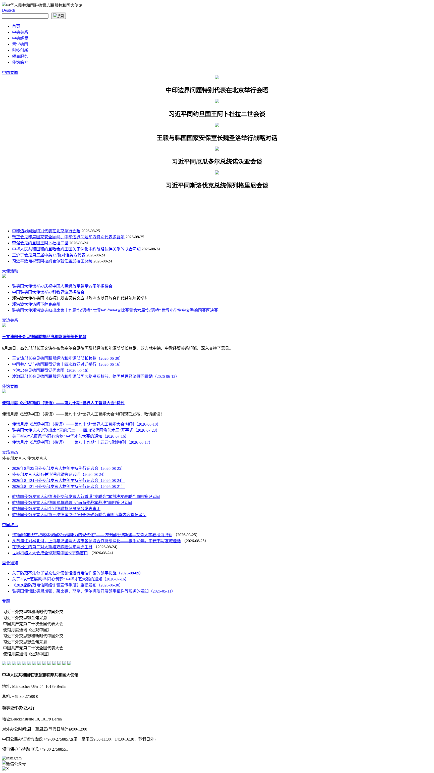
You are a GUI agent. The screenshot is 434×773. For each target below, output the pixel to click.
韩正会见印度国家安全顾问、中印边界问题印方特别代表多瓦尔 (68, 237)
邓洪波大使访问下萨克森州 (36, 304)
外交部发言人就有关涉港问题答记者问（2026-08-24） (59, 474)
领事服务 (20, 56)
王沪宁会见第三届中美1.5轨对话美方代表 (48, 255)
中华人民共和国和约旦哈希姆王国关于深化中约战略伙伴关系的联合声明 (76, 249)
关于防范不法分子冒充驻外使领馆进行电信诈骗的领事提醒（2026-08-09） (77, 573)
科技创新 (20, 50)
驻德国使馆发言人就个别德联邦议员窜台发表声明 (56, 509)
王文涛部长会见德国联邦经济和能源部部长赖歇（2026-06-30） (67, 358)
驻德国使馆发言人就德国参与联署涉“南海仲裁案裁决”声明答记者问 (72, 503)
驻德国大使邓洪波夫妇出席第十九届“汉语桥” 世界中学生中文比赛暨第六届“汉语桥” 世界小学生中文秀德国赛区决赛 (115, 310)
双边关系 (10, 320)
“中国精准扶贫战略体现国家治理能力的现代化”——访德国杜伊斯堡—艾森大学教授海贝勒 (92, 535)
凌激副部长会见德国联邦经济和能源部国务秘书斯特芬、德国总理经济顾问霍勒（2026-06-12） (95, 376)
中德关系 (20, 32)
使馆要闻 (10, 386)
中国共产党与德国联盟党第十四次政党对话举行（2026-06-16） (67, 364)
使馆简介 (20, 62)
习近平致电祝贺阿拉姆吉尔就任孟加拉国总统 (52, 261)
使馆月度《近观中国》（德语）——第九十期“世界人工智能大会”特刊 (63, 403)
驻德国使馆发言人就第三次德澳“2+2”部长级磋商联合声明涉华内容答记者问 (79, 515)
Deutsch (8, 10)
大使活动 (10, 271)
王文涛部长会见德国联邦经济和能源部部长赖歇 (44, 337)
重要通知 (10, 563)
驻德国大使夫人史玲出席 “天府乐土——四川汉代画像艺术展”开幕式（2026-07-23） (86, 430)
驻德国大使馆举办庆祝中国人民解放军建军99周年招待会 (62, 286)
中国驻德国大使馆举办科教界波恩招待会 (48, 292)
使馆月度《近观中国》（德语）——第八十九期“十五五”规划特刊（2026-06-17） (82, 442)
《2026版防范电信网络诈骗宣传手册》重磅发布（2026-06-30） (67, 585)
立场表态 (10, 452)
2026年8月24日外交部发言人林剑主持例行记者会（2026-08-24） (68, 480)
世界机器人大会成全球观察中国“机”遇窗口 (50, 553)
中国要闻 (10, 72)
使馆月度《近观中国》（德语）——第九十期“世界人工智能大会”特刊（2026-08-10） (86, 424)
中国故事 (10, 525)
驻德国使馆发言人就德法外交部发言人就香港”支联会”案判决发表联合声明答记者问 (86, 496)
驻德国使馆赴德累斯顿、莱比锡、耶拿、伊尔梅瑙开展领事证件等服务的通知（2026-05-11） (93, 591)
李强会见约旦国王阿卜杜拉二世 (40, 243)
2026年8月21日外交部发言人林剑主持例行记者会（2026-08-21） (68, 486)
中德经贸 (20, 38)
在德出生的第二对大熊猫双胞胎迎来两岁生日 (52, 547)
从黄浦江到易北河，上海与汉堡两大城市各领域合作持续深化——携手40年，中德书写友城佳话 (96, 541)
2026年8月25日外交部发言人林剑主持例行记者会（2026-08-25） (68, 468)
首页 (16, 26)
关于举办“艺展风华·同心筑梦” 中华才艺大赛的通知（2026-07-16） (70, 436)
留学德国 (20, 44)
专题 (6, 601)
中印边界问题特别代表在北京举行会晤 (46, 231)
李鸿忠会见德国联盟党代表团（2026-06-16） (51, 370)
